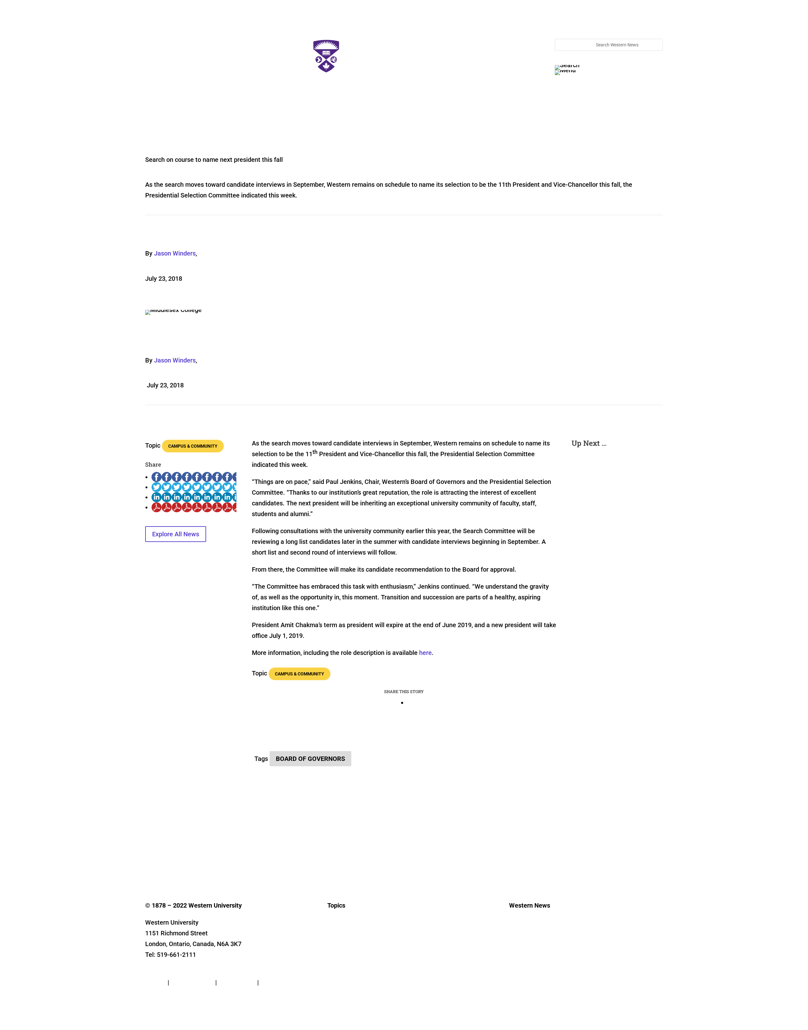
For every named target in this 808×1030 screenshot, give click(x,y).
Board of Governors (310, 758)
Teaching (336, 977)
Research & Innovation (349, 939)
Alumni (334, 967)
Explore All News (175, 534)
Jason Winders (175, 253)
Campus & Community (192, 446)
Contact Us (160, 971)
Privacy (155, 982)
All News (336, 929)
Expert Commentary (347, 986)
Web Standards (192, 982)
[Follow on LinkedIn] (188, 852)
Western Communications (535, 948)
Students (336, 958)
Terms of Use (237, 982)
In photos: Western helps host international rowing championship (612, 506)
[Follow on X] (163, 852)
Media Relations (525, 939)
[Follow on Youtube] (201, 852)
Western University (528, 958)
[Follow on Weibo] (251, 852)
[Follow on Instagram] (175, 852)
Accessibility (278, 982)
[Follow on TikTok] (213, 852)
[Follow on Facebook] (150, 852)
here (425, 652)
